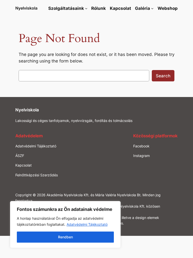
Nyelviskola (26, 8)
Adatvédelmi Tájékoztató (87, 224)
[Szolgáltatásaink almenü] (86, 8)
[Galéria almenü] (152, 8)
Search (163, 75)
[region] (65, 224)
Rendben (65, 237)
